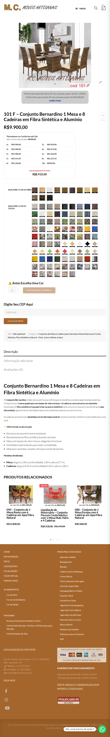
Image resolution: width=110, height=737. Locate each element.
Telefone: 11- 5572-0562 (18, 666)
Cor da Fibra (11, 595)
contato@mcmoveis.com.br (19, 672)
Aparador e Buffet (68, 557)
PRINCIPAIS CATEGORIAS (69, 552)
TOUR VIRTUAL (11, 576)
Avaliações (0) (13, 369)
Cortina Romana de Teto (17, 633)
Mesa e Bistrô (66, 624)
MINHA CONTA (11, 580)
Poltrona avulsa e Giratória (72, 634)
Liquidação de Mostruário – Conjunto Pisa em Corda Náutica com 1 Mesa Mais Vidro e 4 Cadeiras (55, 515)
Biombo (63, 567)
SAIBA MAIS (55, 100)
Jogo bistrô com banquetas (71, 605)
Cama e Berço (66, 576)
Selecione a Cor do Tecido (17, 207)
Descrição (11, 351)
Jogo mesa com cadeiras (70, 610)
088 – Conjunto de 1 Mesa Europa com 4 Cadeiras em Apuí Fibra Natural (88, 513)
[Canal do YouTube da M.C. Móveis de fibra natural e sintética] (7, 708)
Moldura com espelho (69, 629)
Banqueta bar (66, 562)
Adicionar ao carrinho (39, 290)
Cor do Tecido (12, 604)
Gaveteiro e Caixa (68, 600)
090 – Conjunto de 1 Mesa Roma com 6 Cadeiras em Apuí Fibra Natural (20, 513)
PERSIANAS (9, 615)
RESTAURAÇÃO (11, 556)
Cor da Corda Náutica (15, 599)
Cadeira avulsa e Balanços (71, 571)
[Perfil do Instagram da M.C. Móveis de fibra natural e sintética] (6, 699)
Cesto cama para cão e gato (72, 581)
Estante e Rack (66, 595)
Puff (62, 639)
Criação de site (64, 709)
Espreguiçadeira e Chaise (71, 591)
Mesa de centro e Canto (70, 620)
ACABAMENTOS (11, 589)
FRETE (7, 561)
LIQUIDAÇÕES (10, 566)
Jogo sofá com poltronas (70, 615)
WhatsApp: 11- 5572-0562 (18, 669)
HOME (7, 552)
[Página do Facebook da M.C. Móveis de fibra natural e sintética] (6, 690)
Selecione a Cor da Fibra (19, 190)
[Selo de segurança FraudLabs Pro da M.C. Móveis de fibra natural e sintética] (68, 700)
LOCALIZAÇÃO (11, 571)
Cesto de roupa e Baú (69, 586)
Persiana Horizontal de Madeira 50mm (23, 621)
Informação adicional (18, 360)
